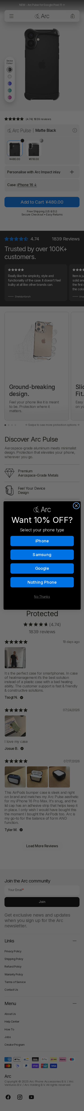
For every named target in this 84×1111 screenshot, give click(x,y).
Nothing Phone (41, 582)
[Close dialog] (76, 506)
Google (42, 568)
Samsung (42, 554)
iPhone (42, 540)
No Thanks (42, 596)
